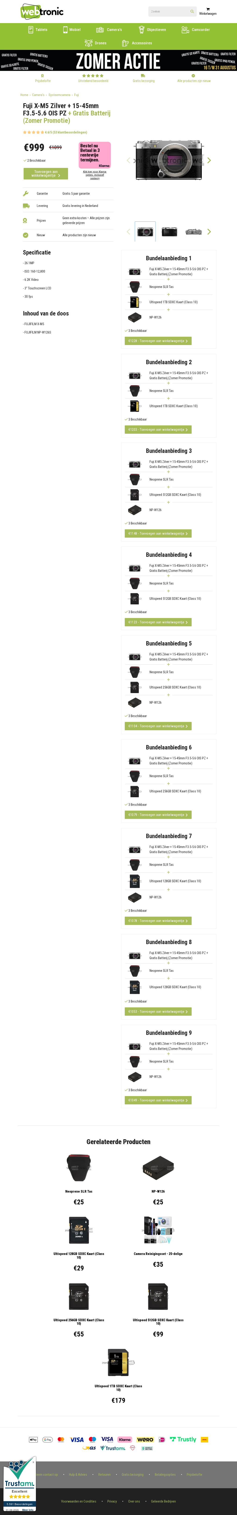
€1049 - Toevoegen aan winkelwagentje (156, 1100)
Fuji (76, 95)
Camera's (114, 29)
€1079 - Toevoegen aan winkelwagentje (156, 815)
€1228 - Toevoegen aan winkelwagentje (156, 341)
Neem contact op (46, 1475)
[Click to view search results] (192, 11)
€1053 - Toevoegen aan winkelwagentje (156, 1011)
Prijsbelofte (194, 1475)
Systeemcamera (59, 95)
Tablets (40, 29)
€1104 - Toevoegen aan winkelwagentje (156, 726)
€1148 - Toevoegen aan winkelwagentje (156, 533)
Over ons (134, 1501)
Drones (100, 43)
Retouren (104, 1475)
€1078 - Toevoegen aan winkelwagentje (156, 921)
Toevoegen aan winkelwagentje (44, 174)
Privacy (112, 1501)
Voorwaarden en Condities (78, 1501)
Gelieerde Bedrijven (163, 1501)
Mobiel (75, 29)
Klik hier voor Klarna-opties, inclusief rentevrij (95, 175)
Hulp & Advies (78, 1475)
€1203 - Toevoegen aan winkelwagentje (156, 429)
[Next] (209, 160)
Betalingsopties (165, 1475)
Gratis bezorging (132, 1475)
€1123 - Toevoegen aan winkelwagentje (156, 622)
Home (24, 95)
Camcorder (200, 29)
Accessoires (141, 43)
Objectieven (156, 29)
